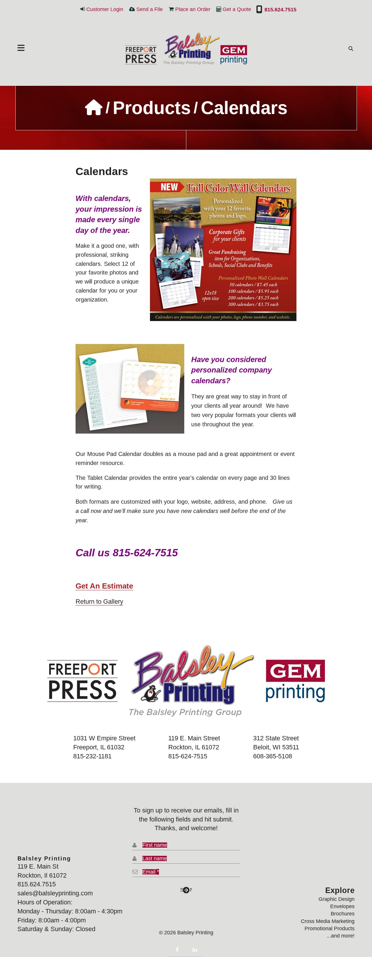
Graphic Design (337, 899)
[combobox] (349, 48)
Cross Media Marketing (328, 921)
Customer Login (104, 9)
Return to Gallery (99, 601)
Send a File (149, 9)
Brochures (343, 914)
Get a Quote (237, 9)
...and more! (341, 936)
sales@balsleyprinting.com (55, 893)
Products (152, 108)
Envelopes (342, 906)
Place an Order (192, 9)
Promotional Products (330, 928)
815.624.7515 (279, 9)
